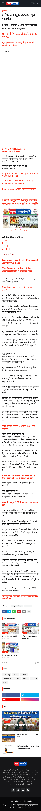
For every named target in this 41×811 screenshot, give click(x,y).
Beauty (15, 675)
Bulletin (23, 675)
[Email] (24, 611)
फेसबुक (4, 240)
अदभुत (5, 682)
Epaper (20, 606)
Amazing (6, 675)
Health (25, 678)
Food (18, 678)
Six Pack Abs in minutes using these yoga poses (28, 747)
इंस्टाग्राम (6, 248)
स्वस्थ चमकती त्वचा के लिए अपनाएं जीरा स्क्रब (27, 736)
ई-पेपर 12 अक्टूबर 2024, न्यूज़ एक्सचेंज (9, 656)
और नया (5, 662)
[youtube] (11, 699)
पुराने (36, 662)
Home (11, 801)
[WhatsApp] (14, 611)
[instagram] (30, 699)
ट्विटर (5, 242)
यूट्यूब (5, 245)
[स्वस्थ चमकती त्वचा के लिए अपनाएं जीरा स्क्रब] (8, 738)
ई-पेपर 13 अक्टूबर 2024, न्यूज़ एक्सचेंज (29, 637)
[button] (3, 3)
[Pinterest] (19, 611)
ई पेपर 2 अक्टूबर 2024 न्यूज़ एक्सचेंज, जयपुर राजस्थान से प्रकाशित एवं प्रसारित (20, 202)
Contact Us (28, 801)
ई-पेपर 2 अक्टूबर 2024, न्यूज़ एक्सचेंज (20, 230)
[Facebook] (4, 611)
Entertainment (8, 678)
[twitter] (30, 695)
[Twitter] (9, 611)
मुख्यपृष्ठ (4, 11)
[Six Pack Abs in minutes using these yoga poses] (8, 749)
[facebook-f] (11, 695)
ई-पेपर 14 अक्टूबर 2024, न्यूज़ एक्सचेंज (9, 637)
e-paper (11, 11)
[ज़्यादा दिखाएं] (29, 611)
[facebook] (13, 790)
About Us (18, 801)
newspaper (27, 606)
